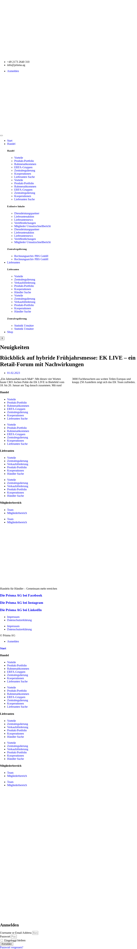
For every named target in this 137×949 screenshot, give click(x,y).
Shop (10, 331)
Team (10, 509)
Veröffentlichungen (25, 222)
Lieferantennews (23, 219)
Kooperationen (22, 173)
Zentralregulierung (24, 170)
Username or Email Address (16, 932)
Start (9, 140)
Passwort (5, 936)
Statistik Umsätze (24, 325)
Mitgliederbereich (17, 513)
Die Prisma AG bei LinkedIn (21, 610)
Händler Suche (22, 292)
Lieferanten (13, 262)
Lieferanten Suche (24, 176)
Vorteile (18, 157)
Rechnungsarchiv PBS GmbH (31, 256)
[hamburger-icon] (1, 135)
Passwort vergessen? (11, 947)
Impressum (13, 616)
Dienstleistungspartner (26, 213)
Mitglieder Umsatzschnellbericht (32, 226)
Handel (11, 143)
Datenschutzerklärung (19, 620)
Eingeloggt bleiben (15, 940)
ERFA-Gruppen (23, 167)
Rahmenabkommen (25, 164)
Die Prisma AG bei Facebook (21, 595)
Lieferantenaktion (24, 216)
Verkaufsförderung (24, 282)
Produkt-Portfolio (24, 160)
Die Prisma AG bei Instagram (21, 603)
